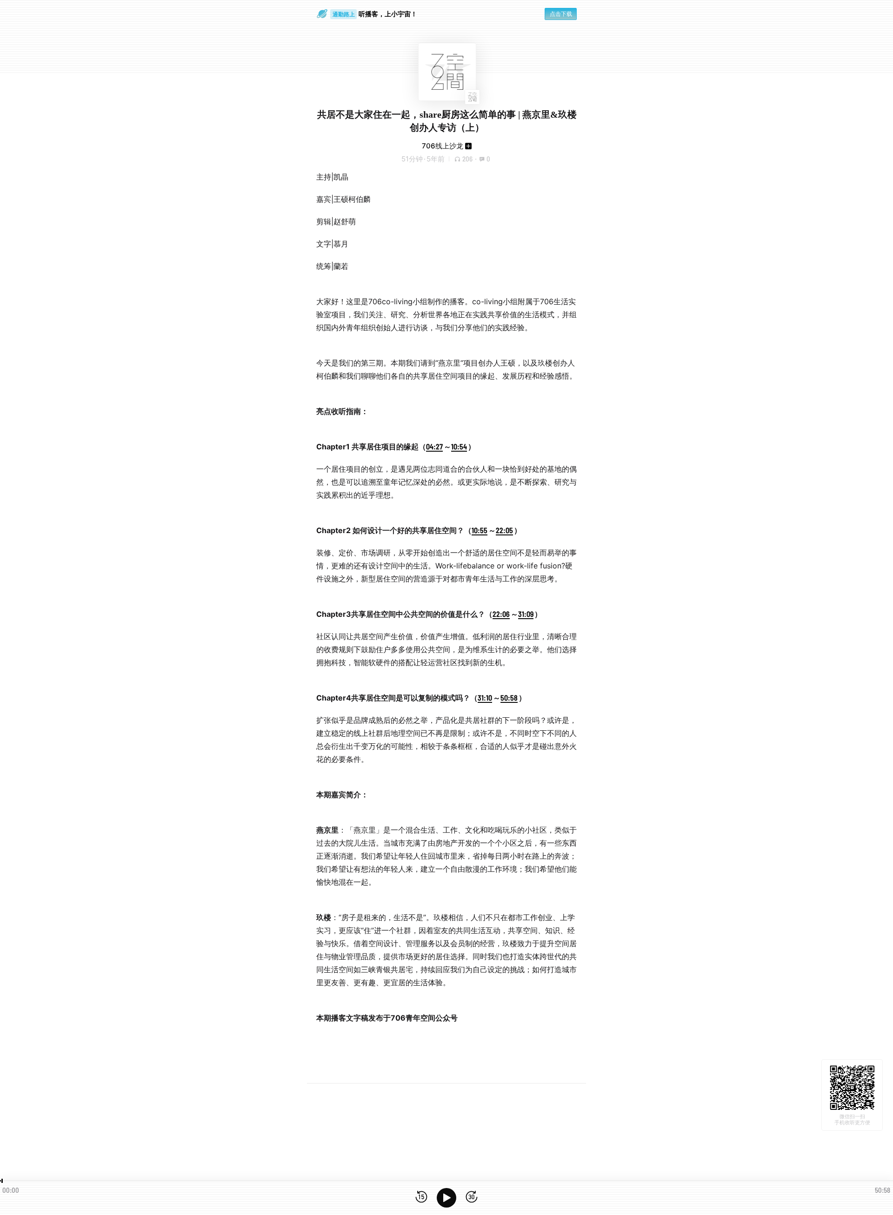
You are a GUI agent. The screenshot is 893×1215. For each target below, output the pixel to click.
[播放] (446, 1198)
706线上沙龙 (442, 145)
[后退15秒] (421, 1197)
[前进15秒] (471, 1197)
